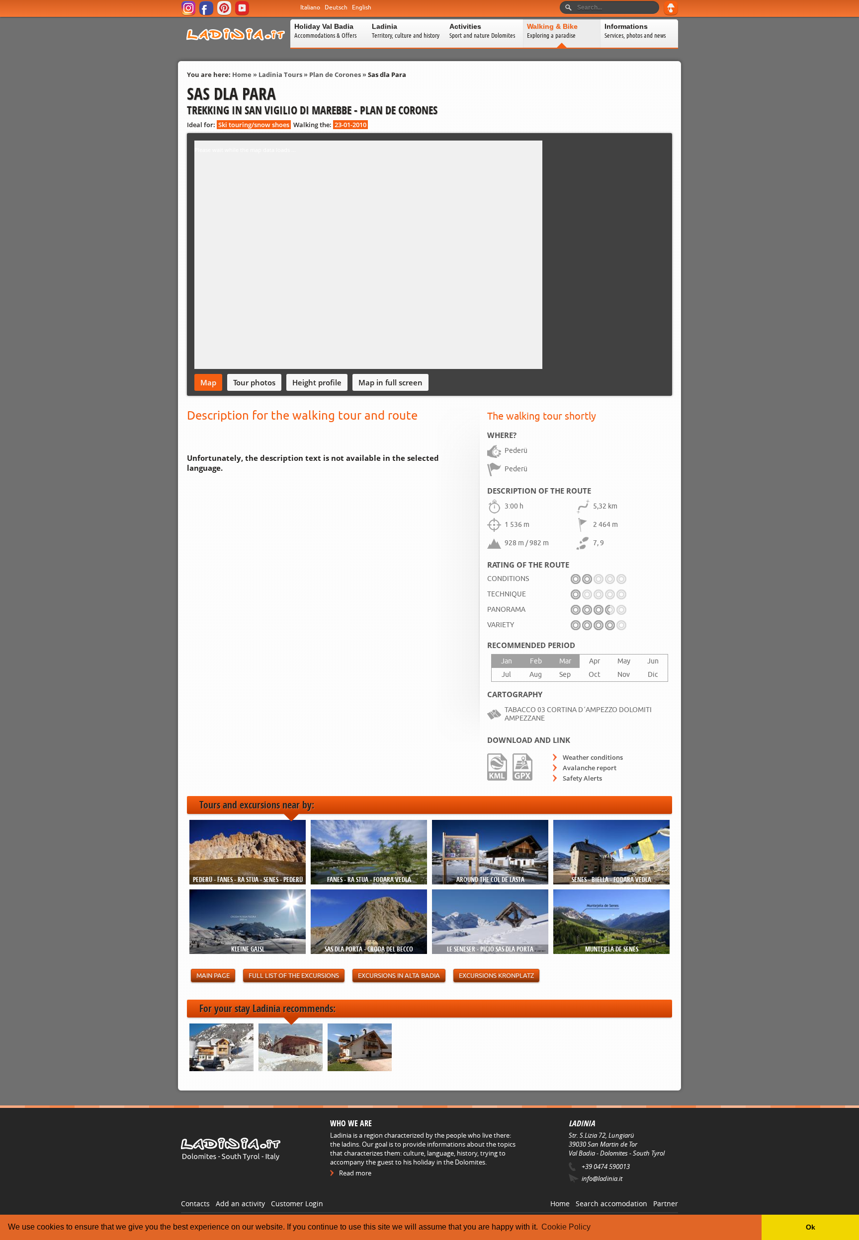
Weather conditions (593, 757)
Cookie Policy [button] (566, 1227)
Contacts (195, 1203)
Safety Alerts (582, 778)
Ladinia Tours (280, 74)
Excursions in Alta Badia (399, 975)
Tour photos (254, 382)
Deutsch (336, 7)
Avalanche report (589, 767)
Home (242, 74)
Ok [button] (810, 1227)
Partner (665, 1203)
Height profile (317, 382)
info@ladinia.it (602, 1178)
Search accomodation (611, 1203)
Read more (355, 1172)
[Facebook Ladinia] (207, 13)
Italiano (310, 7)
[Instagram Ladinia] (189, 13)
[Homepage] (235, 46)
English (361, 7)
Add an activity (240, 1203)
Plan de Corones (335, 74)
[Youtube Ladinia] (243, 13)
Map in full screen (390, 382)
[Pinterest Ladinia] (225, 13)
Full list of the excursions (294, 975)
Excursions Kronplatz (496, 975)
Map (208, 382)
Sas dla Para (387, 74)
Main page (213, 975)
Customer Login (297, 1203)
